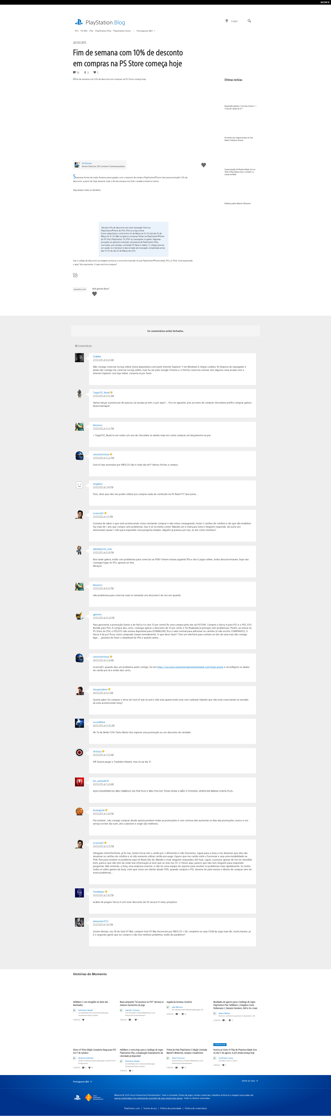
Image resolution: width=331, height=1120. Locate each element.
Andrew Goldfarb (85, 1058)
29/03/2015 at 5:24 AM (103, 784)
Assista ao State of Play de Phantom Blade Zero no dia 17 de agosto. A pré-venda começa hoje (235, 1051)
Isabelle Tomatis (132, 1010)
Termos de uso (150, 1108)
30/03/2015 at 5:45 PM (103, 895)
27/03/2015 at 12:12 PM (103, 428)
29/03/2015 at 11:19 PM (103, 846)
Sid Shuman (87, 163)
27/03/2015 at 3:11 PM (103, 516)
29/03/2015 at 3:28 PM (103, 813)
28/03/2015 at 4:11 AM (103, 692)
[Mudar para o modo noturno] (226, 21)
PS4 (91, 30)
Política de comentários (196, 1108)
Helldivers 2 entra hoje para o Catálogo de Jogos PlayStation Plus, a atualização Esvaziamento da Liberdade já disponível (141, 1052)
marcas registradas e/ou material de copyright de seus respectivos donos (148, 1098)
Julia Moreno (177, 1007)
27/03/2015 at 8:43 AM (103, 359)
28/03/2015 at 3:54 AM (103, 660)
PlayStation (105, 22)
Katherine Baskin (85, 1010)
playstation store (80, 289)
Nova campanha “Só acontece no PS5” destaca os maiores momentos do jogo (142, 1003)
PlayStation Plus (103, 30)
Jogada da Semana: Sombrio (179, 1001)
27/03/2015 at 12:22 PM (103, 457)
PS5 (77, 30)
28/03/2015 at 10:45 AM (103, 725)
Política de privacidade (170, 1108)
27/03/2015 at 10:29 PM (103, 617)
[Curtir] (83, 1019)
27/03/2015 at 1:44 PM (103, 487)
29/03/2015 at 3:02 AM (103, 754)
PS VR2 (84, 30)
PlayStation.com (132, 1108)
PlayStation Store (122, 30)
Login (234, 21)
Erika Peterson (178, 1058)
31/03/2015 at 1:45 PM (103, 924)
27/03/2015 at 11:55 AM (103, 395)
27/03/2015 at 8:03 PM (103, 588)
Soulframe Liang (226, 1058)
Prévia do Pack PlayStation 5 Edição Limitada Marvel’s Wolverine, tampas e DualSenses (187, 1051)
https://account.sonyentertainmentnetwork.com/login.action (190, 666)
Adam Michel (224, 1013)
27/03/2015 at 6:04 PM (103, 552)
